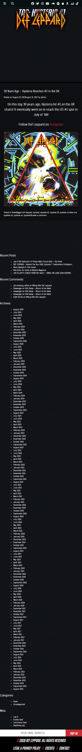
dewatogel (17, 291)
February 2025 (19, 361)
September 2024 (20, 375)
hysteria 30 (54, 212)
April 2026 (17, 321)
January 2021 (18, 502)
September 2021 (20, 479)
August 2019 (18, 551)
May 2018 (17, 594)
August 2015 (18, 689)
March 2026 (17, 324)
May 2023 (17, 421)
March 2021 (17, 496)
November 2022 (19, 439)
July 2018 (17, 588)
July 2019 (17, 554)
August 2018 (18, 585)
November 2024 (19, 370)
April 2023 (17, 424)
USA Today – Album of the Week (38, 288)
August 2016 (18, 654)
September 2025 (20, 341)
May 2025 (17, 352)
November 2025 (19, 335)
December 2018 (19, 574)
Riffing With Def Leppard (42, 285)
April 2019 (17, 562)
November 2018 (19, 577)
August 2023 (18, 413)
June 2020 (17, 522)
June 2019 (17, 557)
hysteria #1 (44, 212)
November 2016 (19, 646)
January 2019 (18, 571)
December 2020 (19, 505)
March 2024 (17, 393)
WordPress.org (19, 725)
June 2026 (17, 315)
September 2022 (20, 444)
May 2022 (17, 456)
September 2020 (20, 513)
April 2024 (17, 390)
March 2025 (17, 358)
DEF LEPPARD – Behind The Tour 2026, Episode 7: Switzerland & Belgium (42, 264)
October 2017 (18, 614)
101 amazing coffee (21, 285)
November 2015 (19, 680)
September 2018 (20, 582)
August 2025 (18, 344)
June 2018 (17, 591)
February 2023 (19, 430)
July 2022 (17, 450)
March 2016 (17, 669)
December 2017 (19, 608)
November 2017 (19, 611)
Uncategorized (19, 704)
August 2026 (18, 309)
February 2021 (19, 499)
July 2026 (17, 312)
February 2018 (19, 603)
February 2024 (19, 395)
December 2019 (19, 539)
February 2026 (19, 326)
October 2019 (18, 545)
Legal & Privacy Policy (26, 748)
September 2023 (20, 410)
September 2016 (20, 651)
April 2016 (17, 666)
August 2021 (18, 482)
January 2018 (18, 605)
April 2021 (17, 493)
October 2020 (18, 511)
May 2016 (17, 663)
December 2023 (19, 401)
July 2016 (17, 657)
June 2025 (17, 349)
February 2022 (19, 465)
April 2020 (17, 528)
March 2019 (17, 565)
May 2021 (17, 490)
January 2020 (18, 536)
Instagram (56, 124)
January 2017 (18, 640)
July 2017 (17, 623)
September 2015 (20, 686)
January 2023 (18, 433)
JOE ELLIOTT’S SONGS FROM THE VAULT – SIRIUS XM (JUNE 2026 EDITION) (42, 273)
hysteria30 (28, 215)
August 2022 (18, 447)
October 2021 (18, 476)
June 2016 (17, 660)
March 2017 (17, 634)
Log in (15, 717)
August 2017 (18, 620)
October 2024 (18, 372)
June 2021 (17, 488)
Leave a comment (39, 215)
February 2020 (19, 534)
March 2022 (17, 462)
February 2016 (19, 672)
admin (43, 97)
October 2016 (18, 649)
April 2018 (17, 597)
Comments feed (20, 722)
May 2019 (17, 559)
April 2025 (17, 355)
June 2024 (17, 384)
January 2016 (18, 674)
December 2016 (19, 643)
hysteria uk (8, 215)
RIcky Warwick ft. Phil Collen (24, 267)
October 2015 (18, 683)
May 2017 (17, 628)
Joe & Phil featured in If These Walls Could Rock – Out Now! (37, 261)
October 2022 (18, 442)
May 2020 (17, 525)
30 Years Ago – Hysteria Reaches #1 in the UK (31, 91)
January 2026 (18, 329)
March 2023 (17, 427)
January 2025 (18, 364)
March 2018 (17, 600)
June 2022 (17, 453)
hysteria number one (68, 212)
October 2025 (18, 338)
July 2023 (17, 416)
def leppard (27, 212)
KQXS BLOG (18, 297)
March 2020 (17, 531)
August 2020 (18, 516)
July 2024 (17, 381)
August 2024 (18, 378)
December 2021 (19, 470)
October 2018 (18, 580)
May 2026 (17, 318)
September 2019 (20, 548)
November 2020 (19, 508)
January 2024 (18, 398)
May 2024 (17, 387)
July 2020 (17, 519)
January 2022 (18, 467)
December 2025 (19, 332)
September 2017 (20, 617)
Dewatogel (17, 288)
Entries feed (18, 719)
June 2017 (17, 626)
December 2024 (19, 367)
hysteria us (18, 215)
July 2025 (17, 347)
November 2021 (19, 473)
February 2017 (19, 637)
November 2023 (19, 404)
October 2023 (18, 407)
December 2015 (19, 677)
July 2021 (17, 485)
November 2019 (19, 542)
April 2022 (17, 459)
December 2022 (19, 436)
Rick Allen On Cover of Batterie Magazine (29, 270)
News (14, 212)
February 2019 (19, 568)
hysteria (36, 212)
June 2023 (17, 419)
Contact (64, 748)
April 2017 (17, 631)
